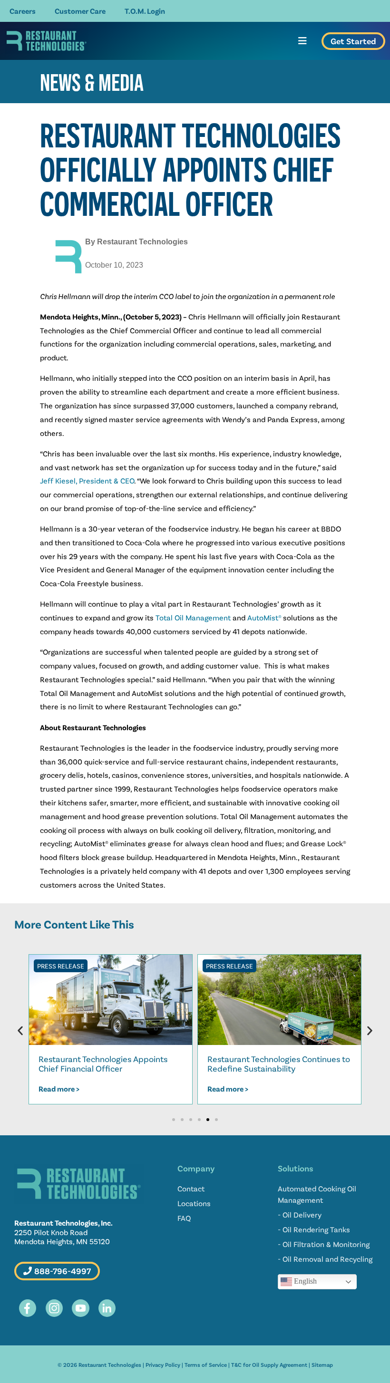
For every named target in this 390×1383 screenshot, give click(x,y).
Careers (23, 10)
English (304, 1281)
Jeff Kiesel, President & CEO (87, 480)
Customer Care (80, 10)
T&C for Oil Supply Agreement (269, 1364)
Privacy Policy (163, 1364)
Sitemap (322, 1364)
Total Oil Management (193, 617)
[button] (20, 1030)
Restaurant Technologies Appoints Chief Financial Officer (103, 1064)
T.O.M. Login (145, 10)
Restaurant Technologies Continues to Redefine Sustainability (278, 1064)
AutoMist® (264, 617)
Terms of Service (206, 1364)
